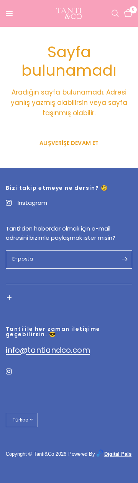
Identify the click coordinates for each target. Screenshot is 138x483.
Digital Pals (117, 454)
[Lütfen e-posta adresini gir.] (124, 259)
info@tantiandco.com (48, 350)
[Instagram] (14, 371)
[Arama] (115, 13)
